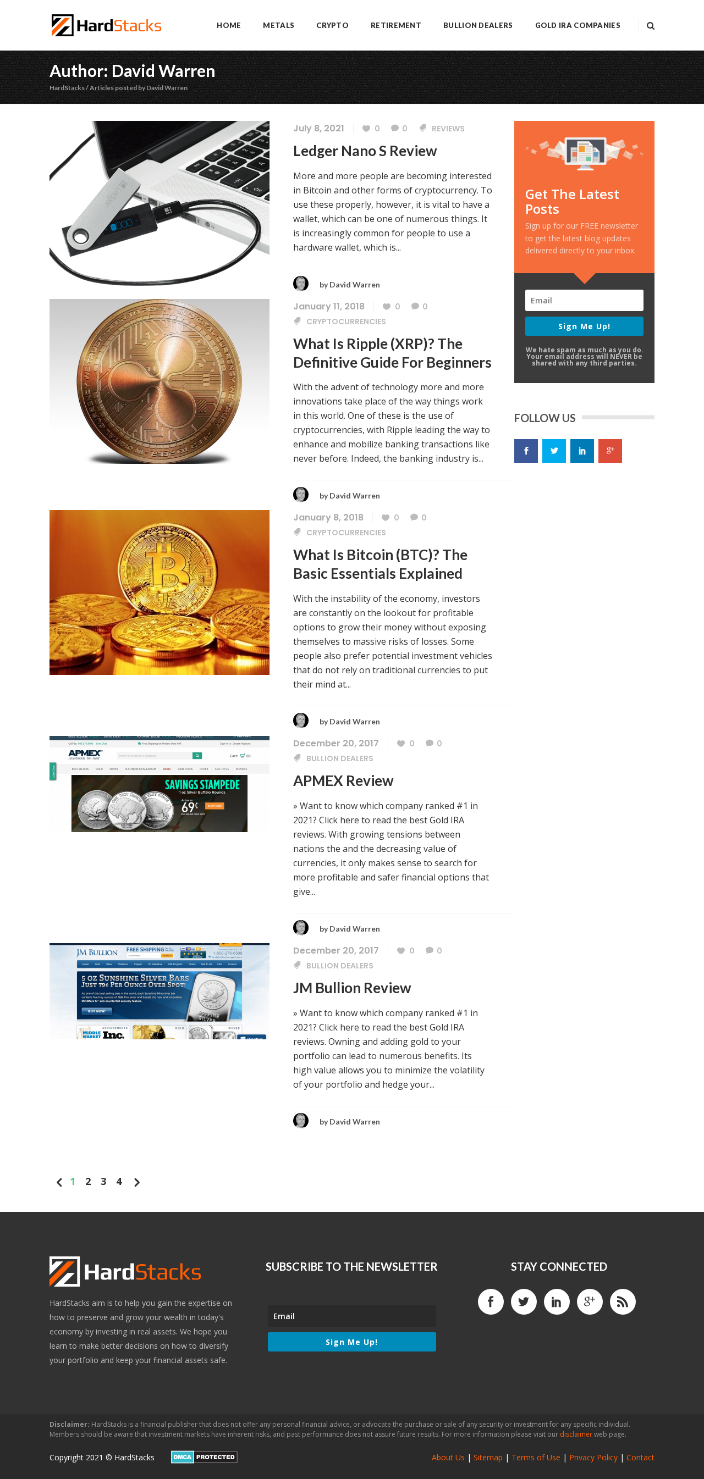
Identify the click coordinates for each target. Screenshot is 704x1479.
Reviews (448, 128)
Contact (640, 1457)
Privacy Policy (593, 1457)
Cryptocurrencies (346, 321)
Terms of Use (536, 1457)
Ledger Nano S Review (365, 150)
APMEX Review (343, 780)
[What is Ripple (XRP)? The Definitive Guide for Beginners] (160, 380)
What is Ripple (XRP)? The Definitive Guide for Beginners (392, 353)
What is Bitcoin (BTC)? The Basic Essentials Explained (380, 564)
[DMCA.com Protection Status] (204, 1460)
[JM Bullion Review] (160, 989)
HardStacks (67, 88)
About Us (448, 1457)
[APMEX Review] (160, 783)
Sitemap (488, 1457)
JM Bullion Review (352, 987)
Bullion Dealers (339, 758)
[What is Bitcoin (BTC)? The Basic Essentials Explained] (160, 591)
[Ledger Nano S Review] (160, 202)
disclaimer (576, 1434)
